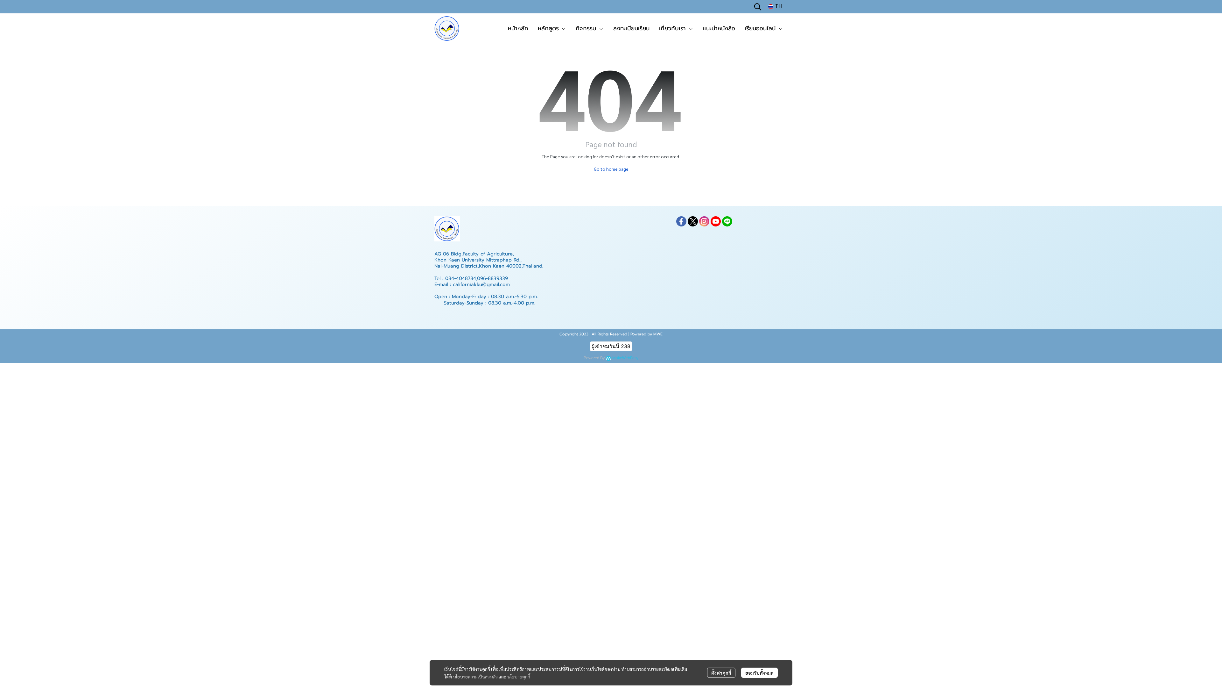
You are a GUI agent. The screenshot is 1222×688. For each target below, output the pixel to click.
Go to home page (611, 169)
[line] (727, 221)
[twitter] (693, 221)
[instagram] (704, 221)
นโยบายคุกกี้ (518, 676)
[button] (757, 6)
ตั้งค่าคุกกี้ (721, 673)
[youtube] (716, 221)
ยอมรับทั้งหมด (759, 673)
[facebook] (681, 221)
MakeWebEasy (625, 358)
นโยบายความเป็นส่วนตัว (475, 676)
